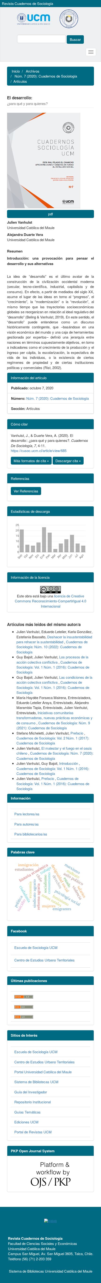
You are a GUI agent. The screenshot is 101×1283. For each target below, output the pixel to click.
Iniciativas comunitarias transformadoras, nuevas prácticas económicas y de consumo (54, 717)
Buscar (75, 39)
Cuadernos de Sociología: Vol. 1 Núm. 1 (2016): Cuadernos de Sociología (52, 667)
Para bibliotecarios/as (30, 833)
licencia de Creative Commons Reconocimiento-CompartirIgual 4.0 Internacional (50, 601)
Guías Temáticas (27, 1111)
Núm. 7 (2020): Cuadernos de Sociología (46, 76)
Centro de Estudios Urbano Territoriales (44, 959)
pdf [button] (50, 213)
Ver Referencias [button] (26, 490)
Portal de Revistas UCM (33, 1131)
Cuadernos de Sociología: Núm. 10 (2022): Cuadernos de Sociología (52, 646)
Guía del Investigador (30, 1091)
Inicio (16, 71)
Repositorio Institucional (32, 1101)
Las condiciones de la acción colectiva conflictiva (54, 680)
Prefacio (77, 733)
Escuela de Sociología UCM (36, 947)
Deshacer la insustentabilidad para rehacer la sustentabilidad (54, 639)
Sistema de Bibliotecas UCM (36, 1081)
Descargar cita (67, 460)
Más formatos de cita (30, 460)
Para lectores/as (26, 813)
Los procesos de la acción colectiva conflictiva (52, 659)
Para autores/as (26, 824)
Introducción (69, 763)
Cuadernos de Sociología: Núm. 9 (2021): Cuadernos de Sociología (53, 725)
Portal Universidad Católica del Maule (43, 1071)
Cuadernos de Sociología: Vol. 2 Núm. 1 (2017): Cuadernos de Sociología (52, 740)
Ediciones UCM (26, 1121)
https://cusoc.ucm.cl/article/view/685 (38, 450)
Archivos (32, 71)
